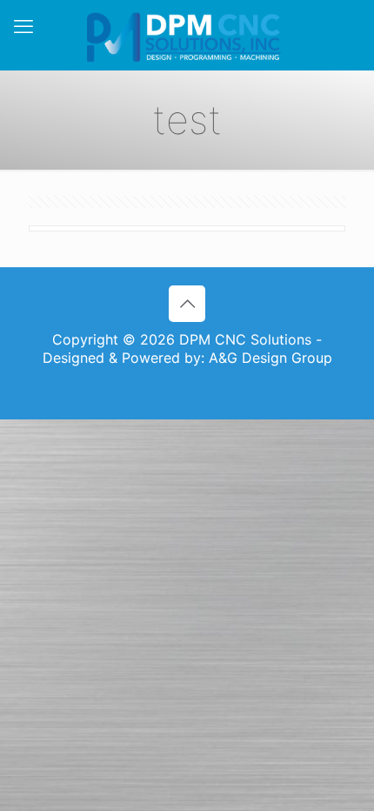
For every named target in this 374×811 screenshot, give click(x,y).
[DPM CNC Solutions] (187, 35)
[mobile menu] (23, 26)
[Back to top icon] (187, 303)
